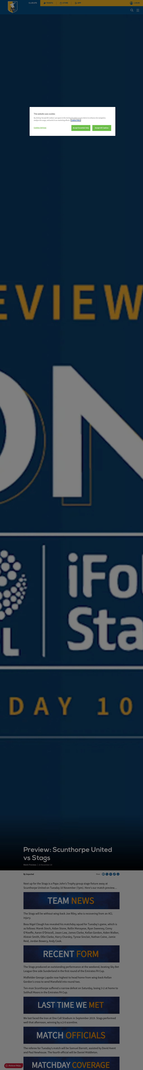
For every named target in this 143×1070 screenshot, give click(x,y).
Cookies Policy (76, 120)
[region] (72, 121)
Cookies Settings (40, 128)
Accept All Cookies (102, 128)
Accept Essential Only (81, 128)
